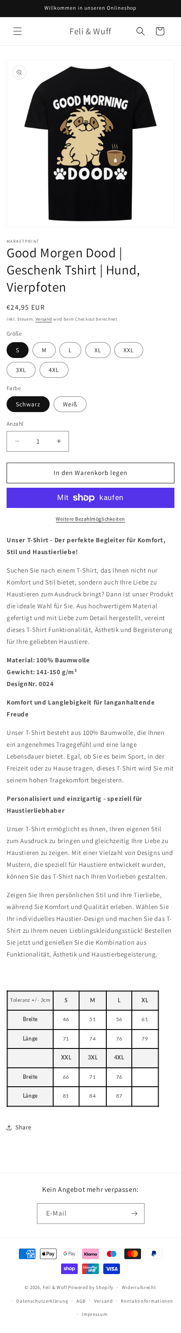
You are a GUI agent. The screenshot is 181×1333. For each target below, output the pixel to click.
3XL (21, 370)
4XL (54, 370)
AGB (81, 1301)
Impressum (94, 1314)
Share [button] (23, 1127)
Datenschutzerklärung (42, 1301)
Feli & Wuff (55, 1287)
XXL (128, 350)
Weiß (70, 404)
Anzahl (15, 423)
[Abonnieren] (134, 1213)
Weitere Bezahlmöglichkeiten (90, 518)
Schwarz (28, 404)
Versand (44, 319)
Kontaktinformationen (147, 1301)
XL (97, 350)
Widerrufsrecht (139, 1287)
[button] (17, 31)
